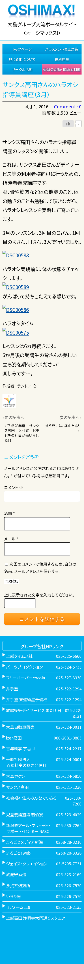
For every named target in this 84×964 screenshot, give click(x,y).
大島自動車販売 (20, 727)
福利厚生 (62, 59)
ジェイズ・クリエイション (26, 863)
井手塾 (12, 689)
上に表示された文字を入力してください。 (39, 595)
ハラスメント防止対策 (61, 49)
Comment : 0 (68, 106)
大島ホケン (15, 776)
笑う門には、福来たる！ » (62, 428)
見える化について (22, 59)
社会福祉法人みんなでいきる (31, 798)
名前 (9, 513)
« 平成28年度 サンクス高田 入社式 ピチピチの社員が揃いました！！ (21, 433)
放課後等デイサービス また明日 (33, 710)
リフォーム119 (18, 907)
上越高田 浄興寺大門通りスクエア (35, 918)
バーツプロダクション (24, 667)
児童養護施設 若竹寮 (24, 814)
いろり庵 (13, 896)
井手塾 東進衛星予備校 (26, 699)
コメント (13, 487)
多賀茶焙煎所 (18, 885)
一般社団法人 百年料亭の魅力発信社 (24, 762)
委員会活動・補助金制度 (62, 69)
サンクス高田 (17, 787)
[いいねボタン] (68, 123)
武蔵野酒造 (16, 874)
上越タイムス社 (19, 656)
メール (11, 539)
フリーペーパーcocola (25, 677)
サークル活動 (22, 69)
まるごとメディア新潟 (24, 842)
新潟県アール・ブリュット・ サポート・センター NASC (26, 828)
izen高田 (14, 738)
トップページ (22, 49)
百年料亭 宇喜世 (20, 748)
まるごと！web (18, 853)
